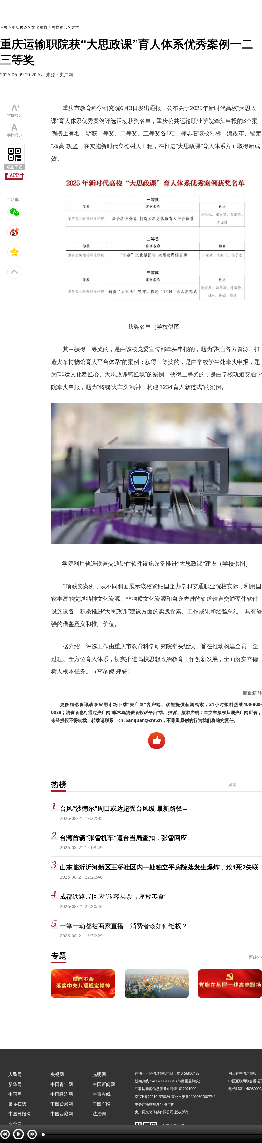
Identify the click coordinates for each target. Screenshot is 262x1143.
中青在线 (102, 1094)
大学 (75, 27)
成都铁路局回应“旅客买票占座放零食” (113, 896)
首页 (4, 27)
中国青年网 (61, 1084)
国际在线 (17, 1104)
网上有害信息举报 (242, 1073)
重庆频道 (19, 27)
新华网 (15, 1084)
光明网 (99, 1074)
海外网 (15, 1123)
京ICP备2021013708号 (152, 1096)
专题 (58, 955)
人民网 (15, 1074)
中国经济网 (61, 1094)
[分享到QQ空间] (14, 252)
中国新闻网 (104, 1084)
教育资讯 (59, 27)
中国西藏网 (61, 1113)
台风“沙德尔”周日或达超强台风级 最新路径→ (124, 808)
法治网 (99, 1113)
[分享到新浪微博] (14, 232)
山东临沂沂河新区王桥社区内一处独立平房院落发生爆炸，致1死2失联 (159, 867)
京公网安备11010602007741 (193, 1096)
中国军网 (102, 1104)
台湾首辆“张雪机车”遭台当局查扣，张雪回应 (123, 837)
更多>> (255, 957)
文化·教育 (39, 27)
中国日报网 (19, 1113)
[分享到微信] (14, 212)
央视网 (57, 1074)
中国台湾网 (61, 1104)
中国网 (15, 1094)
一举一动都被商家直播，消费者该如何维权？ (124, 925)
